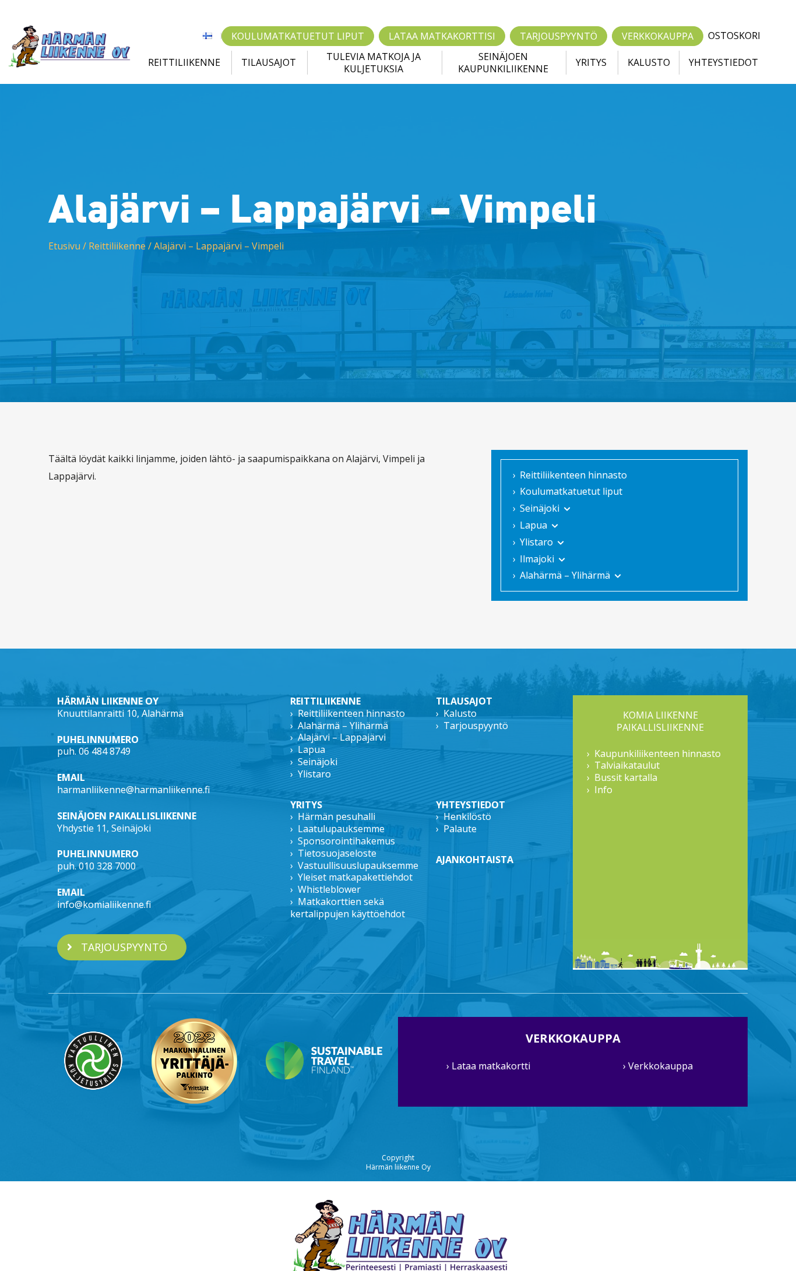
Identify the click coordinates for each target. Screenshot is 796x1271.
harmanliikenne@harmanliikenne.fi (133, 789)
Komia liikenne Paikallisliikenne (660, 721)
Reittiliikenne (184, 62)
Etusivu (64, 246)
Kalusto (649, 62)
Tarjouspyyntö (558, 36)
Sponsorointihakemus (346, 841)
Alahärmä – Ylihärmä (565, 575)
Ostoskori (734, 36)
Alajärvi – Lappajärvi (342, 737)
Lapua (533, 525)
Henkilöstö (467, 816)
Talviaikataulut (627, 765)
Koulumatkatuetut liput (297, 36)
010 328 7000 (107, 866)
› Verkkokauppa (658, 1065)
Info (603, 789)
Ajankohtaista (474, 859)
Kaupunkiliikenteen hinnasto (657, 753)
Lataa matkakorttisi (442, 36)
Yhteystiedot (723, 62)
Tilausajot (268, 62)
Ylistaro (536, 542)
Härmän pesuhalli (336, 816)
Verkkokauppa (657, 36)
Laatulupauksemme (341, 828)
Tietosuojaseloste (337, 853)
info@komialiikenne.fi (104, 904)
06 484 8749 (105, 751)
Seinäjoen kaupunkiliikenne (503, 63)
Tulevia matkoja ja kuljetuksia (373, 63)
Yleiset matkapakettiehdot (355, 877)
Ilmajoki (537, 558)
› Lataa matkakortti (488, 1065)
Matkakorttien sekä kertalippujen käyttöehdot (347, 907)
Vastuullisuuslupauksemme (358, 865)
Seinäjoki (539, 508)
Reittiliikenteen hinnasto (573, 475)
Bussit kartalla (625, 777)
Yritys (591, 62)
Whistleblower (329, 889)
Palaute (460, 828)
